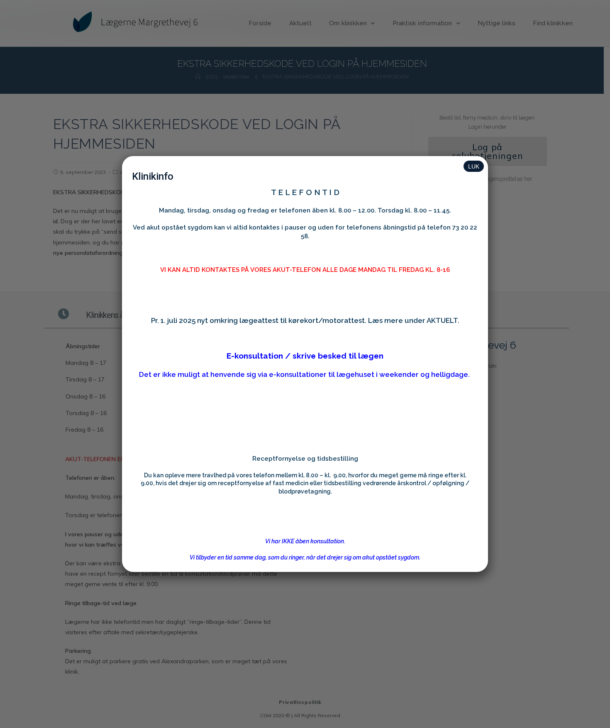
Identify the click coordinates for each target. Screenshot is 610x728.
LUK (473, 166)
